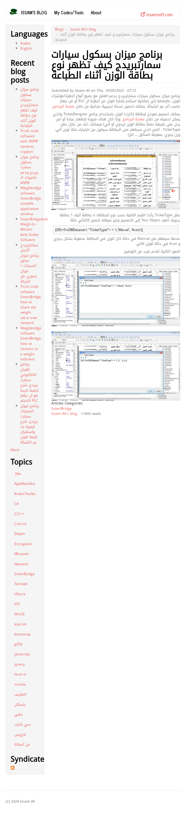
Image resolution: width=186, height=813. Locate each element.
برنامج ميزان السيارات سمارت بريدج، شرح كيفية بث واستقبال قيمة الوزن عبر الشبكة (29, 424)
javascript (22, 654)
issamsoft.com (159, 14)
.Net (17, 473)
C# (16, 503)
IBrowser (21, 553)
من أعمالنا (22, 744)
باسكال (20, 704)
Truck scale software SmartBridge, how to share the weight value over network (31, 304)
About (96, 12)
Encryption (23, 544)
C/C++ (19, 514)
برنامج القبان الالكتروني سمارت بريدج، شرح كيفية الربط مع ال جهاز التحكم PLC (29, 382)
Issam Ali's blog (83, 29)
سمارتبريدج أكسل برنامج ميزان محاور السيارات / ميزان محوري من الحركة (29, 263)
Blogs (59, 29)
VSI (17, 604)
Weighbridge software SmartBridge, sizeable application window (31, 201)
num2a (20, 684)
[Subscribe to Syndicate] (25, 768)
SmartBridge (24, 574)
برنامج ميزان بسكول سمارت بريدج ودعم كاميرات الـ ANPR (29, 170)
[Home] (15, 11)
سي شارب (22, 724)
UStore (19, 594)
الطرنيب (20, 694)
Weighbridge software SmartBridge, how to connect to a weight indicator (31, 344)
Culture (20, 523)
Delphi (19, 533)
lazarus (20, 674)
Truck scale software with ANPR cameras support (29, 141)
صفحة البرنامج (64, 106)
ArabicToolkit (25, 493)
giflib (18, 644)
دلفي (18, 714)
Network (21, 564)
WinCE (19, 614)
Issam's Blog (34, 12)
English (26, 48)
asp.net (20, 624)
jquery (19, 664)
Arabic (25, 43)
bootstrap (22, 634)
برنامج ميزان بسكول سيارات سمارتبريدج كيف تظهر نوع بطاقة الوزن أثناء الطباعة (29, 107)
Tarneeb (21, 584)
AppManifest (24, 483)
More (15, 450)
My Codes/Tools (69, 12)
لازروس (20, 734)
